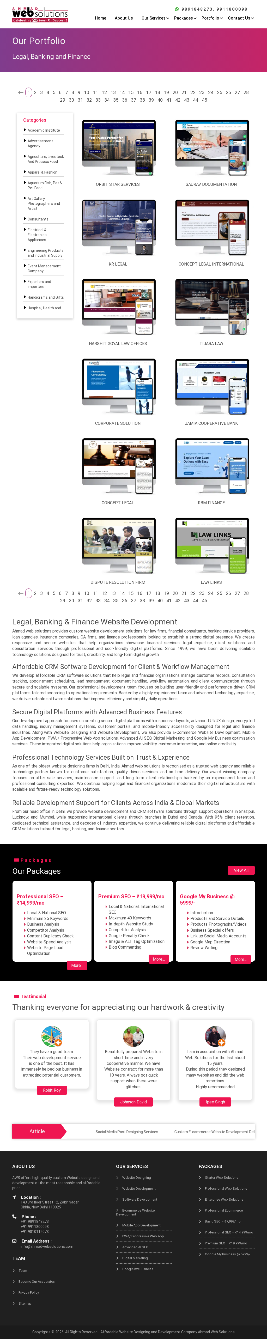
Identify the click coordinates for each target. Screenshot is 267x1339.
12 (104, 92)
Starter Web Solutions (221, 1178)
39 (151, 100)
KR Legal (118, 264)
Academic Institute (44, 130)
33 (98, 100)
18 (157, 92)
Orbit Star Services (118, 184)
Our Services (154, 18)
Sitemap (25, 1303)
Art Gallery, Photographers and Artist (44, 203)
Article (37, 1131)
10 (86, 92)
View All (241, 870)
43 (186, 100)
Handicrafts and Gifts (46, 297)
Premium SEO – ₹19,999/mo (226, 1243)
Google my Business (137, 1269)
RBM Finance (211, 502)
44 (195, 100)
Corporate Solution (118, 423)
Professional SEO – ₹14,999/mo (229, 1232)
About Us (124, 18)
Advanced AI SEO (135, 1247)
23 (201, 92)
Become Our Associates (37, 1281)
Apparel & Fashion (42, 172)
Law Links (211, 582)
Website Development (139, 1188)
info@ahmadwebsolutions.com (47, 1246)
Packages (183, 18)
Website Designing (136, 1178)
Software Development (139, 1199)
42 (177, 100)
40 (160, 100)
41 (169, 100)
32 (89, 100)
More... (77, 965)
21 (184, 92)
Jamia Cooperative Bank (211, 423)
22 (193, 92)
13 (113, 92)
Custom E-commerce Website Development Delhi (190, 1132)
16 (139, 92)
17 (148, 92)
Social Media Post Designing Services (101, 1132)
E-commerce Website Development (135, 1212)
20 (175, 92)
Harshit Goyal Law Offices (118, 343)
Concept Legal (118, 502)
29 (62, 100)
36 (124, 100)
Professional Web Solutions (226, 1188)
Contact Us (239, 18)
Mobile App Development (141, 1225)
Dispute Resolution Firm (117, 582)
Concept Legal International (211, 264)
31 (80, 100)
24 (210, 92)
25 (219, 92)
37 (133, 100)
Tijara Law (211, 343)
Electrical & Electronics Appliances (37, 235)
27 (237, 92)
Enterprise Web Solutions (224, 1199)
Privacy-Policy (29, 1292)
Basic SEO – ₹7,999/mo (223, 1221)
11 (95, 92)
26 (228, 92)
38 (142, 100)
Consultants (38, 219)
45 (204, 100)
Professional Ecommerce (224, 1210)
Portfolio (210, 18)
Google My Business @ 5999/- (227, 1254)
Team (23, 1271)
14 (122, 92)
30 (71, 100)
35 (115, 100)
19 (166, 92)
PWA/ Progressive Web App (143, 1236)
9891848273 (197, 9)
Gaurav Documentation (211, 184)
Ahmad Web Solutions (216, 1332)
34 (107, 100)
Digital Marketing (135, 1258)
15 (131, 92)
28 (246, 92)
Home (100, 18)
